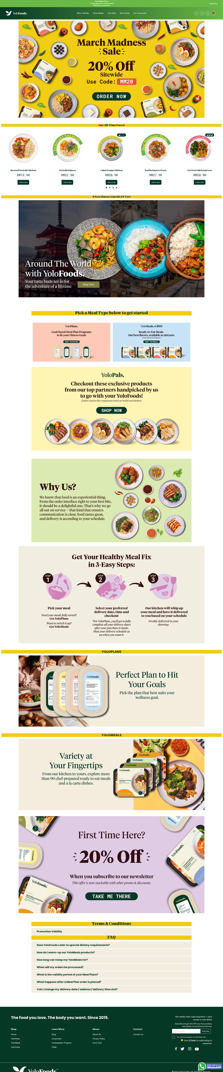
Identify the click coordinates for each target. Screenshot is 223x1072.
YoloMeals (15, 1043)
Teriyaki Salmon (67, 170)
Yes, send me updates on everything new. (191, 1037)
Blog (54, 1035)
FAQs (54, 1047)
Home (13, 1035)
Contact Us (138, 1035)
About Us (97, 1035)
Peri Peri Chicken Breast (200, 170)
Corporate (56, 1039)
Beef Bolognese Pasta (155, 170)
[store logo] (16, 13)
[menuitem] (83, 13)
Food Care (97, 1043)
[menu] (110, 13)
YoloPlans (15, 1039)
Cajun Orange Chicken (111, 170)
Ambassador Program (62, 1043)
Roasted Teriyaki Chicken (23, 170)
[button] (214, 13)
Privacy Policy (99, 1039)
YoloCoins (15, 1047)
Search (196, 13)
